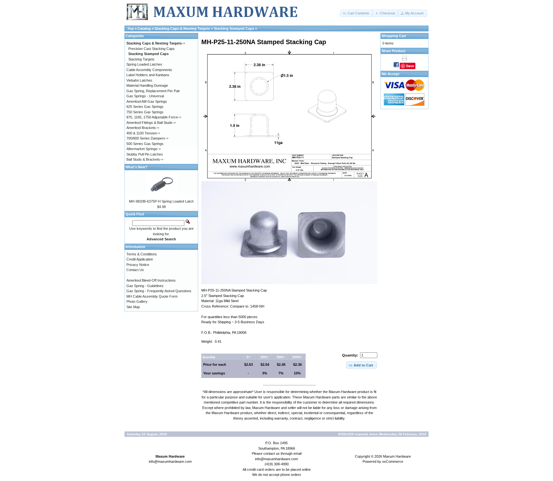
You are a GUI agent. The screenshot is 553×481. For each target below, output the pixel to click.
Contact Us (135, 270)
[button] (356, 13)
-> (155, 43)
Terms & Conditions (141, 254)
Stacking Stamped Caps (234, 28)
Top (130, 28)
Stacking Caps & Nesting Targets (182, 28)
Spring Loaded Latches (144, 64)
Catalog (144, 28)
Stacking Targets (141, 59)
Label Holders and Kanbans (147, 75)
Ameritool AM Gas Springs (146, 101)
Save (410, 65)
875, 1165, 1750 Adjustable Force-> (153, 117)
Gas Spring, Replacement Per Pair (153, 91)
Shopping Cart (393, 36)
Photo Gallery (137, 301)
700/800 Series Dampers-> (147, 138)
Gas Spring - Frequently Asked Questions (158, 291)
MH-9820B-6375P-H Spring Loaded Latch (161, 201)
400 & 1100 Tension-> (143, 133)
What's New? (136, 167)
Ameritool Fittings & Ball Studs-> (151, 122)
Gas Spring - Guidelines (145, 286)
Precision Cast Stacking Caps (151, 49)
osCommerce (392, 461)
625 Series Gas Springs (145, 106)
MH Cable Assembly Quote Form (152, 296)
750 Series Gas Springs (145, 112)
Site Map (133, 307)
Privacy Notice (137, 265)
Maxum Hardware (397, 456)
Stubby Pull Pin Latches (144, 154)
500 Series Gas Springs (145, 144)
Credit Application (139, 259)
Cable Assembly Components (149, 70)
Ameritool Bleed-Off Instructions (151, 280)
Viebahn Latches (139, 80)
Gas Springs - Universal (145, 96)
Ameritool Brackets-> (142, 128)
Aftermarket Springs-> (143, 149)
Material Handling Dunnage (147, 85)
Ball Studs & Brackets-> (144, 159)
